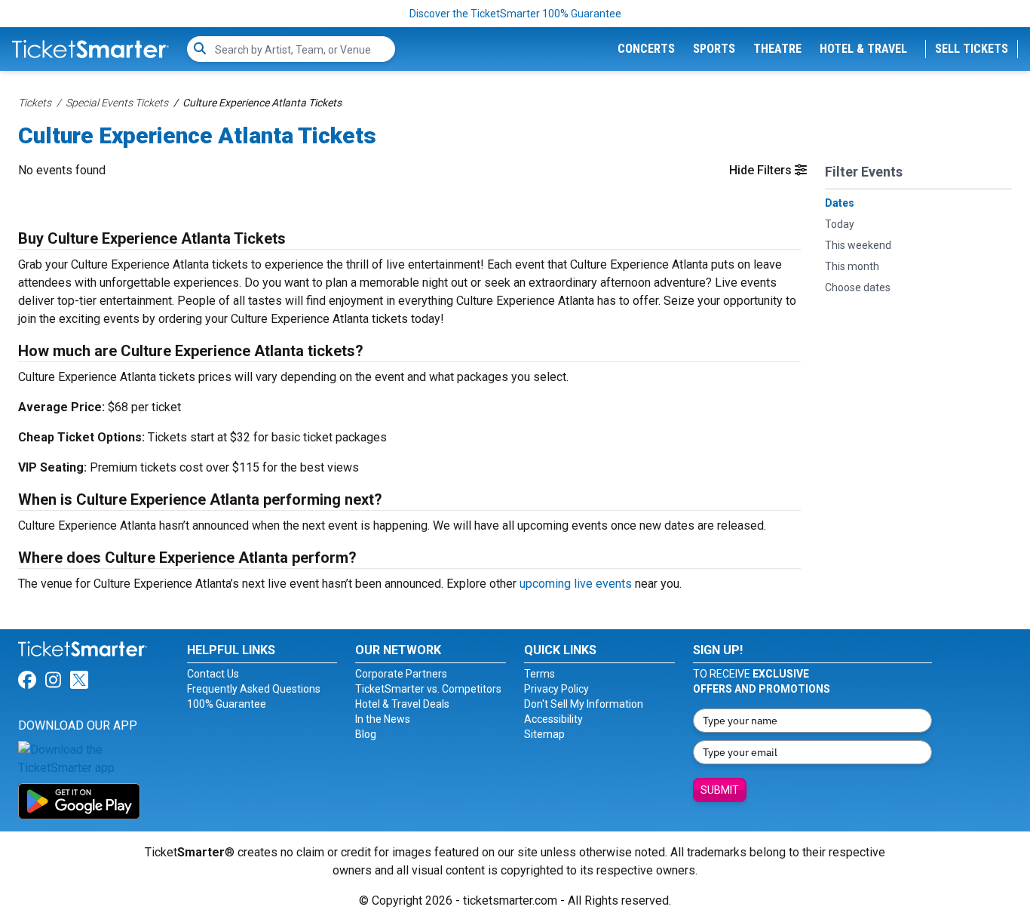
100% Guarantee (226, 704)
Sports (714, 48)
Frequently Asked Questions (253, 689)
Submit (719, 790)
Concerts (646, 48)
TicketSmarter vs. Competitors (428, 689)
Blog (365, 734)
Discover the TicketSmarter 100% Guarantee (515, 14)
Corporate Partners (401, 674)
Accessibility (553, 719)
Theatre (777, 48)
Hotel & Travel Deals (402, 704)
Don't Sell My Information (583, 704)
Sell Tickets (971, 48)
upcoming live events (576, 583)
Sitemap (544, 734)
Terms (539, 674)
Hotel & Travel (863, 48)
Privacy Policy (556, 689)
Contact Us (213, 674)
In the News (382, 719)
